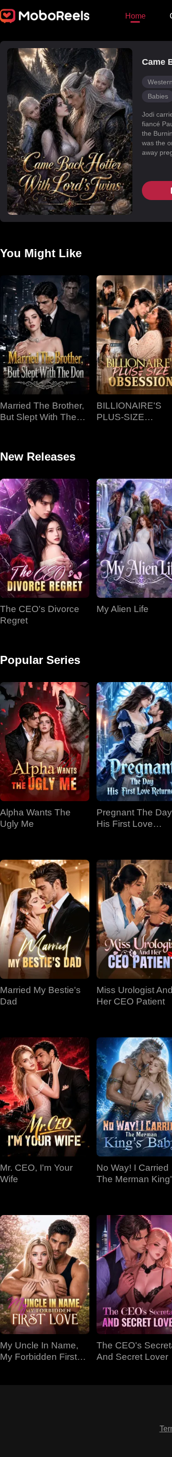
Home (135, 16)
